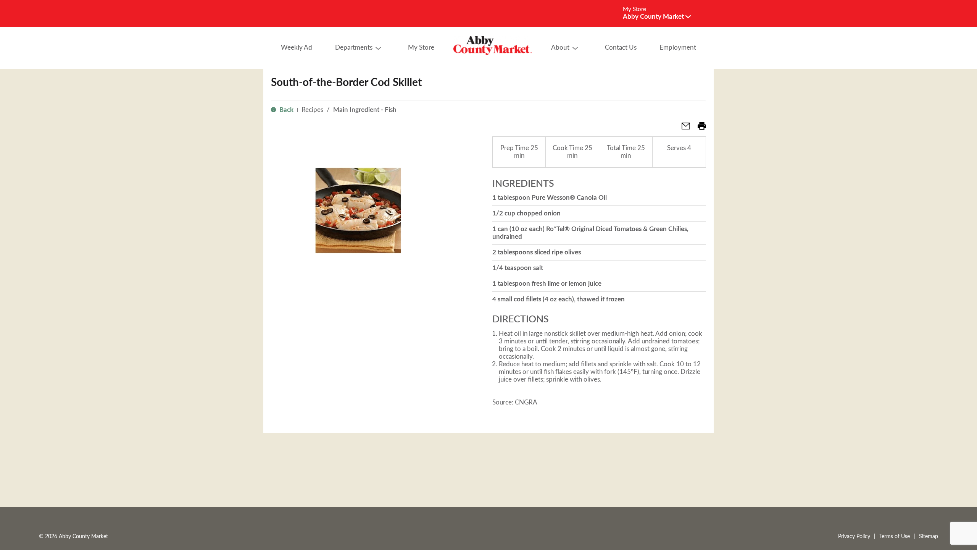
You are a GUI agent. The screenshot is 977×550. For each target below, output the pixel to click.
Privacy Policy (854, 536)
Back (285, 110)
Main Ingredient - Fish (365, 110)
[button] (657, 16)
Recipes (312, 110)
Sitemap (928, 536)
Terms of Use (894, 536)
